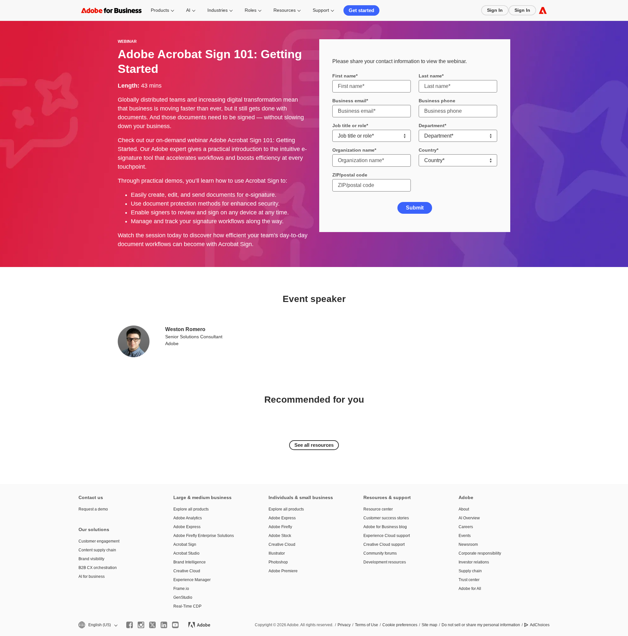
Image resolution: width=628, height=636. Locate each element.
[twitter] (152, 625)
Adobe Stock (280, 535)
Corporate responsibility (480, 553)
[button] (97, 625)
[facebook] (129, 625)
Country (428, 150)
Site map (429, 625)
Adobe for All (470, 588)
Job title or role (349, 125)
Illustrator (277, 553)
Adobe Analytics (187, 518)
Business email (349, 100)
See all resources (314, 445)
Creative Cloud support (384, 544)
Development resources (384, 562)
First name (344, 75)
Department (432, 125)
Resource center (378, 509)
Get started (361, 10)
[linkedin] (164, 625)
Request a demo (93, 509)
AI (188, 10)
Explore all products (191, 509)
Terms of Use (366, 625)
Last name (430, 75)
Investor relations (474, 562)
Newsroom (468, 544)
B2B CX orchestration (97, 567)
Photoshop (278, 562)
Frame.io (181, 588)
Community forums (380, 553)
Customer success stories (386, 518)
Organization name (353, 150)
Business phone (437, 100)
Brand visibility (91, 559)
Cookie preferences (399, 625)
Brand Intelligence (189, 562)
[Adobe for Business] (543, 10)
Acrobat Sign (184, 544)
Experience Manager (192, 579)
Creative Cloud (186, 571)
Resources (284, 10)
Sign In (495, 10)
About (464, 509)
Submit (415, 207)
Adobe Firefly (280, 527)
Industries (217, 10)
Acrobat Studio (186, 553)
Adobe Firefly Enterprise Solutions (203, 535)
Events (465, 535)
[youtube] (175, 625)
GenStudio (182, 597)
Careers (466, 527)
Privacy (344, 625)
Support (321, 10)
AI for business (91, 576)
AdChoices (540, 625)
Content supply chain (97, 550)
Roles (250, 10)
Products (160, 10)
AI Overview (469, 518)
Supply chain (470, 571)
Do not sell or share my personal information (481, 625)
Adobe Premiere (283, 571)
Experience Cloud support (386, 535)
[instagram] (141, 625)
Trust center (469, 579)
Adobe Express (187, 527)
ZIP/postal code (349, 174)
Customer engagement (98, 541)
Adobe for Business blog (385, 527)
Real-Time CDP (187, 606)
